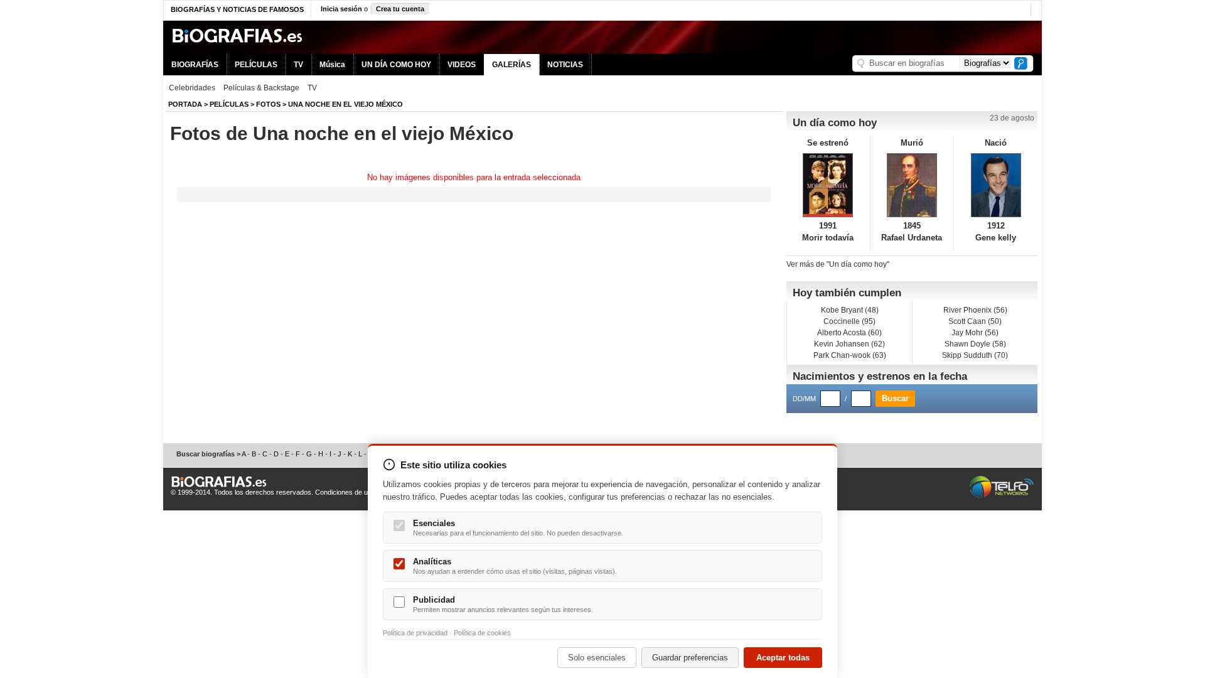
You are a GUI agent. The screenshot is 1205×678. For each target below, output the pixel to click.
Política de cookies (482, 633)
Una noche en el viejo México (345, 104)
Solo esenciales (597, 657)
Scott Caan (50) (975, 321)
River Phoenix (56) (975, 310)
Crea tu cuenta (400, 9)
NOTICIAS (565, 64)
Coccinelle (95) (849, 321)
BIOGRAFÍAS (194, 64)
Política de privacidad (415, 633)
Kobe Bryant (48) (850, 310)
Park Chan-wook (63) (849, 355)
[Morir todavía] (828, 185)
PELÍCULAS (256, 64)
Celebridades (192, 87)
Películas (229, 104)
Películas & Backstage (261, 87)
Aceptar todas (783, 657)
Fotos (268, 104)
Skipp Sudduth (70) (975, 355)
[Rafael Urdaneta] (912, 185)
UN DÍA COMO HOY (396, 64)
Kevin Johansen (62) (849, 344)
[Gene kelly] (996, 185)
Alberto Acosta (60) (849, 332)
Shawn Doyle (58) (975, 344)
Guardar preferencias (690, 657)
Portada (185, 104)
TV (298, 64)
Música (332, 64)
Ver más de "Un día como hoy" (837, 264)
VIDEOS (461, 64)
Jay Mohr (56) (975, 332)
